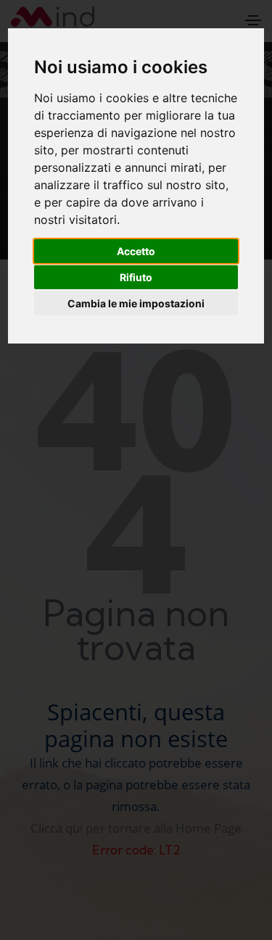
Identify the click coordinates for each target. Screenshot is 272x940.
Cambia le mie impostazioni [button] (136, 303)
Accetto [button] (136, 251)
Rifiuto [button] (136, 277)
